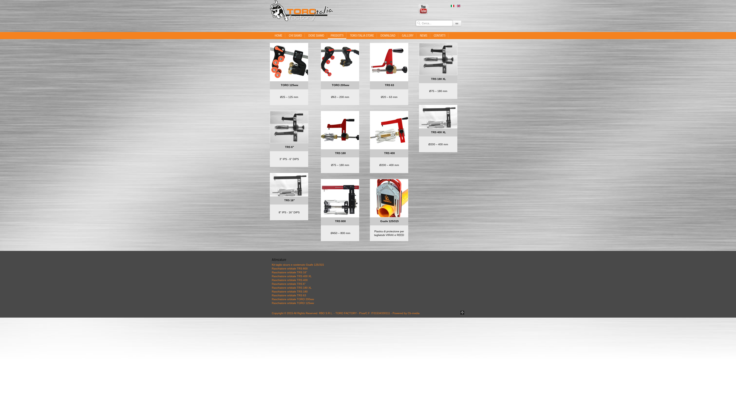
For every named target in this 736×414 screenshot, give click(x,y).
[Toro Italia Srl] (301, 10)
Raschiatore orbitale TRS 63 (289, 295)
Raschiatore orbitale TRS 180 (290, 291)
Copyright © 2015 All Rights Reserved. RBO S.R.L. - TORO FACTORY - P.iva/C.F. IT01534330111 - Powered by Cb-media (346, 313)
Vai (456, 23)
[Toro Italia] (424, 9)
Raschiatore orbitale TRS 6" (289, 283)
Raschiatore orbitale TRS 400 (290, 280)
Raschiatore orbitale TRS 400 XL (292, 276)
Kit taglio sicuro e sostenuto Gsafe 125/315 (298, 264)
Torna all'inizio (462, 313)
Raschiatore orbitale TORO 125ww (293, 303)
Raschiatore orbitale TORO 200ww (293, 299)
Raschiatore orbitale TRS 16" (289, 272)
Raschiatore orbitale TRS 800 (290, 268)
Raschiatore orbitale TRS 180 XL (292, 287)
